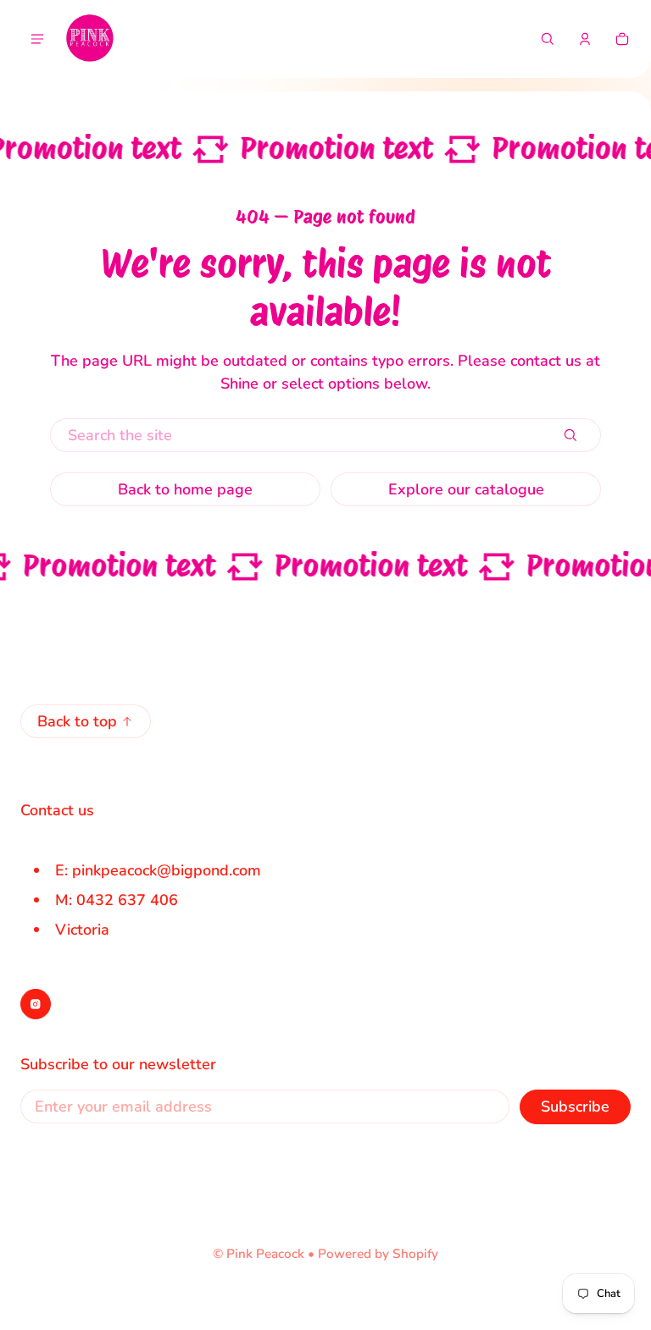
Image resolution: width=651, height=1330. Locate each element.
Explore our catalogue (466, 489)
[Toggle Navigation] (37, 39)
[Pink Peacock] (89, 39)
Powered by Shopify (378, 1253)
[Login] (585, 39)
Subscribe (575, 1106)
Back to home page (185, 489)
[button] (548, 39)
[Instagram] (35, 1004)
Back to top (77, 721)
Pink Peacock (265, 1253)
